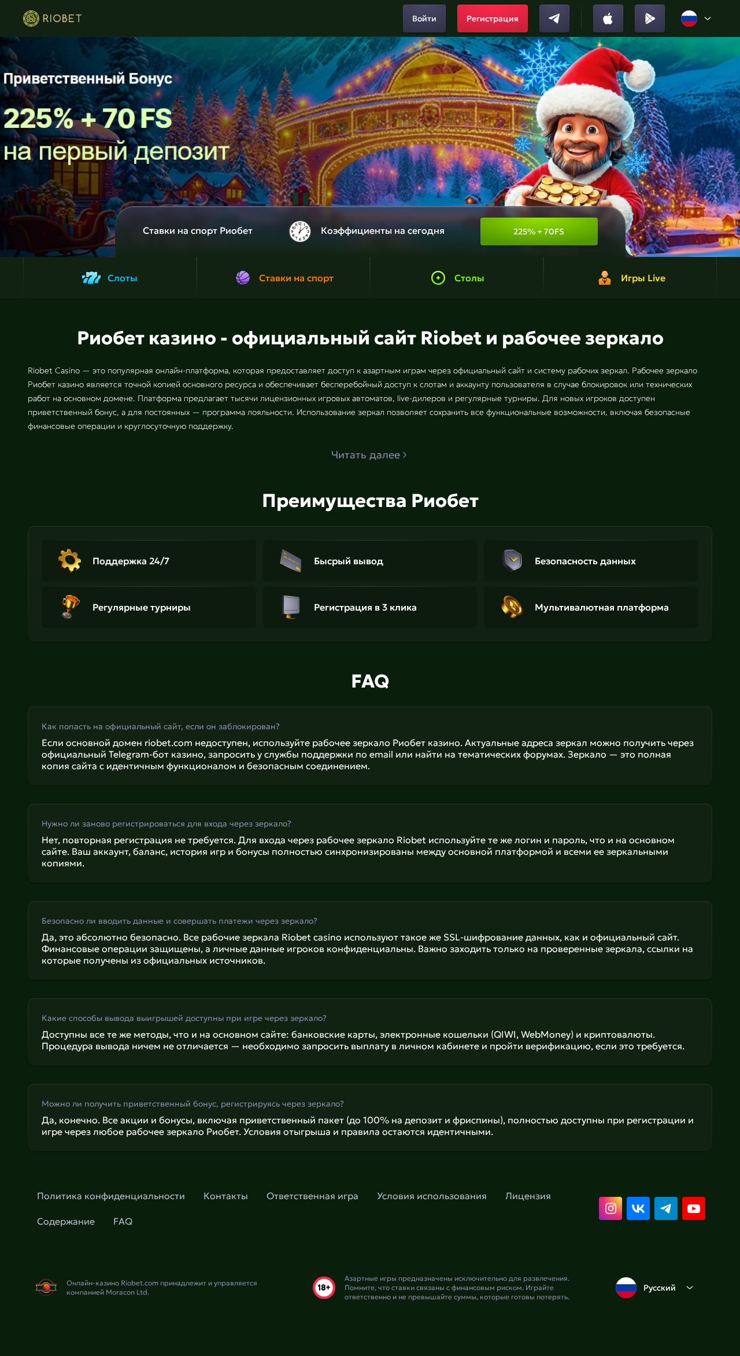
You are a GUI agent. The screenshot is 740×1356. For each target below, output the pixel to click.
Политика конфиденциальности (111, 1195)
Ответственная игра (312, 1195)
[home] (52, 18)
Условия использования (432, 1195)
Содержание (66, 1221)
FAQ (122, 1221)
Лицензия (528, 1195)
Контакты (226, 1195)
